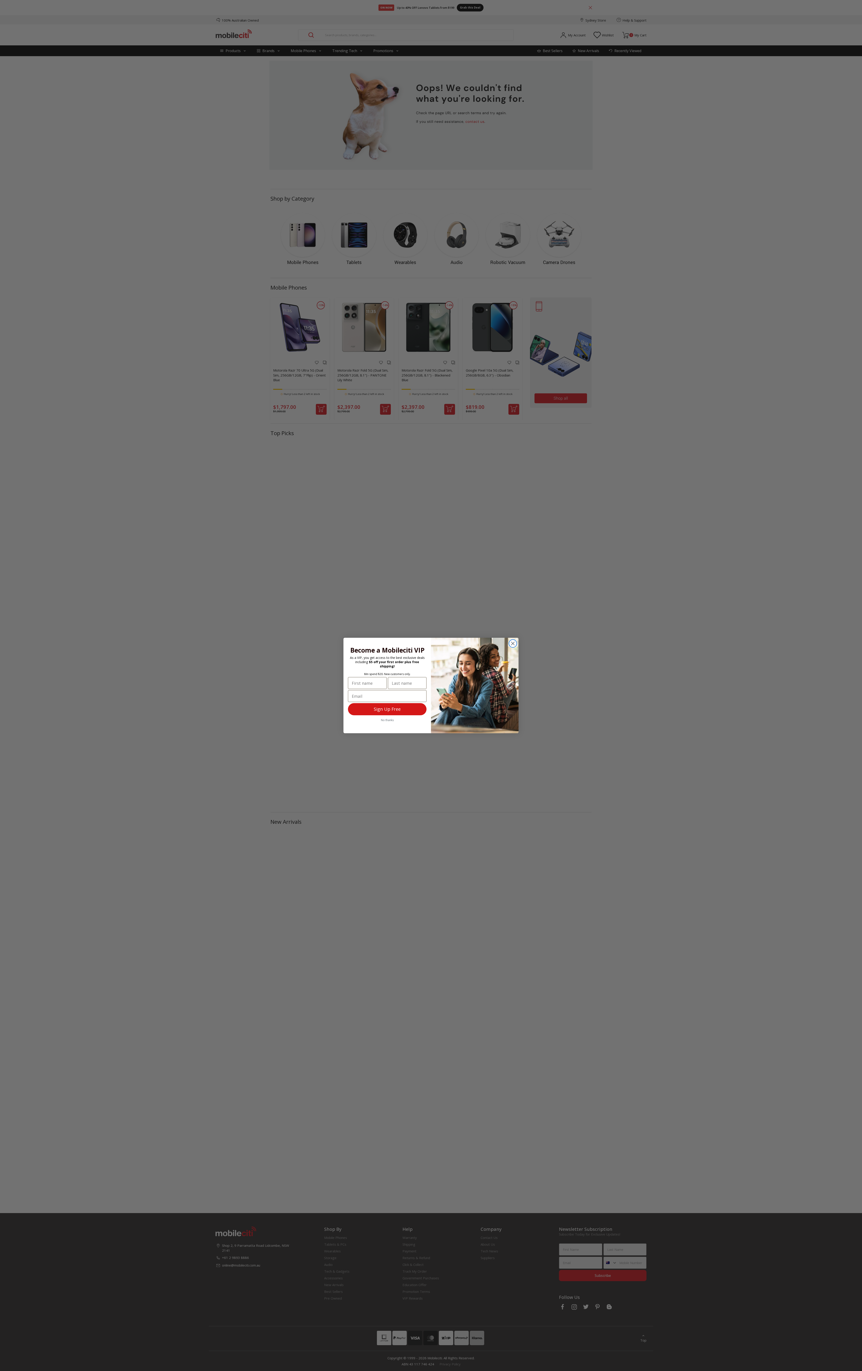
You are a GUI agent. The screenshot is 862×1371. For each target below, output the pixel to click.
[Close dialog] (513, 643)
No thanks (387, 720)
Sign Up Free (387, 709)
